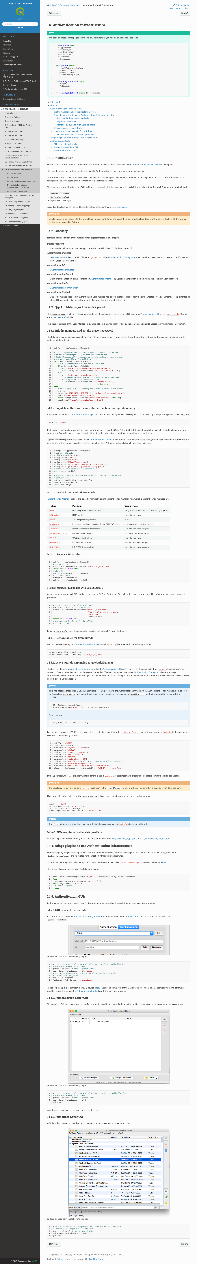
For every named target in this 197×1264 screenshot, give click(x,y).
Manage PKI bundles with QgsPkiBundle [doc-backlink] (75, 587)
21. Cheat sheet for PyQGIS (16, 222)
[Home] (48, 5)
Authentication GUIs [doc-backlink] (66, 896)
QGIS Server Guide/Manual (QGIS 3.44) (19, 81)
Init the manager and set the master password (75, 112)
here (164, 862)
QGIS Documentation (21, 3)
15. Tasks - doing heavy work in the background (19, 196)
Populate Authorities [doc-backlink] (64, 554)
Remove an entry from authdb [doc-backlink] (70, 638)
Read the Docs (96, 1259)
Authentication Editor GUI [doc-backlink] (67, 997)
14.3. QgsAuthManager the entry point (22, 181)
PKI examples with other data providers (75, 134)
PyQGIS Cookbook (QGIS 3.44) (15, 109)
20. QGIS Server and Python (16, 218)
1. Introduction (11, 113)
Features (6, 53)
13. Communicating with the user (18, 166)
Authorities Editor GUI (64, 151)
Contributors (8, 61)
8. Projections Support (14, 143)
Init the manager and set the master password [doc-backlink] (80, 330)
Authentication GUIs (60, 141)
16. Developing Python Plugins (17, 202)
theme (74, 1259)
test (96, 1110)
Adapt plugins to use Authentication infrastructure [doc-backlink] (89, 846)
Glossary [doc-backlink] (57, 231)
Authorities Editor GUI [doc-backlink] (65, 1116)
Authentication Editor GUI (66, 147)
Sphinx (60, 1259)
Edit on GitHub (182, 5)
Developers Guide (10, 226)
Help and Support (10, 57)
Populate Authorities (66, 122)
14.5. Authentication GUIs (17, 191)
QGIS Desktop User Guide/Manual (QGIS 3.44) (17, 76)
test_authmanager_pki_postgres (155, 839)
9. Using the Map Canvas (15, 147)
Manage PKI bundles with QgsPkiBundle (76, 125)
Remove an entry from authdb (68, 128)
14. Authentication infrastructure (18, 170)
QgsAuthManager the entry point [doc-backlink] (76, 307)
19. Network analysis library (16, 214)
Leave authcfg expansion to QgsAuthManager (75, 131)
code (97, 988)
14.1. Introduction (14, 174)
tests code (122, 207)
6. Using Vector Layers (14, 136)
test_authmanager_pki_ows (124, 839)
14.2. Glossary (12, 177)
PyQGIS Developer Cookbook (66, 5)
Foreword (7, 45)
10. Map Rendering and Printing (18, 151)
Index (20, 28)
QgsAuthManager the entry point (66, 109)
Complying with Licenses (13, 65)
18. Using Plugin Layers (14, 210)
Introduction (56, 102)
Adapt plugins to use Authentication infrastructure (74, 138)
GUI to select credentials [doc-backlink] (66, 910)
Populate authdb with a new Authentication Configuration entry (84, 115)
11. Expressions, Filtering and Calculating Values (17, 156)
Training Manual (9, 85)
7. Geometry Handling (14, 140)
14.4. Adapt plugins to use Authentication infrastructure (18, 186)
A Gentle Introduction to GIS (15, 89)
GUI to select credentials (65, 144)
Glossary (54, 105)
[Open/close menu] (1, 109)
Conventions (8, 49)
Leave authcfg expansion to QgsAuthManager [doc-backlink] (80, 662)
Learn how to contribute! (180, 8)
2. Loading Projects (12, 117)
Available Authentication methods (73, 118)
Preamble (7, 41)
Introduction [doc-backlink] (60, 157)
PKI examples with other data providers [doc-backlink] (74, 832)
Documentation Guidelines (14, 99)
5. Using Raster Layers (14, 131)
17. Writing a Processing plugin (17, 206)
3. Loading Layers (12, 121)
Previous (55, 13)
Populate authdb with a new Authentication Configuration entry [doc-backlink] (91, 408)
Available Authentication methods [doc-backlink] (71, 492)
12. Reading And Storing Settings (18, 162)
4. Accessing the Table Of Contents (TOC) (19, 126)
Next (183, 13)
